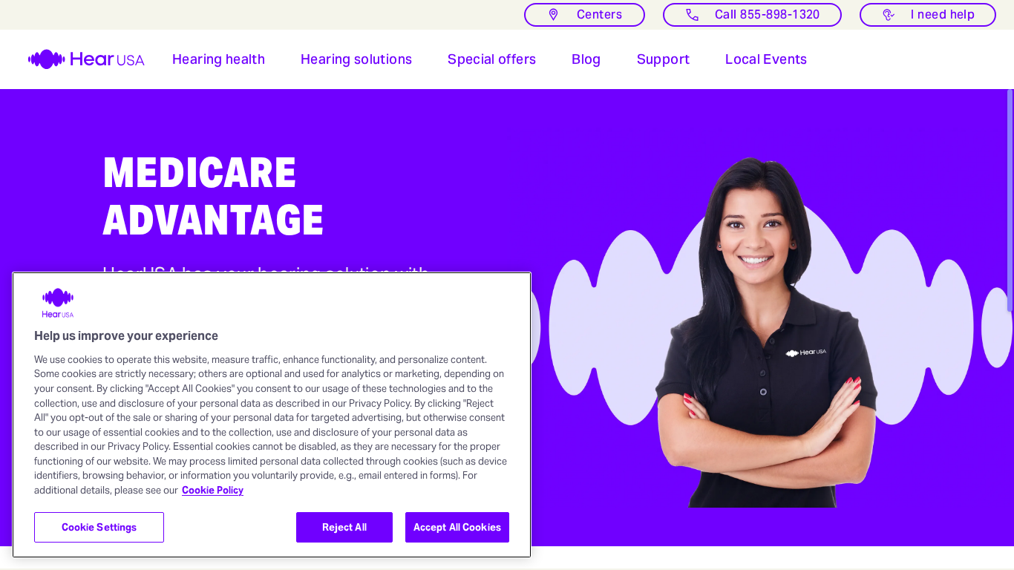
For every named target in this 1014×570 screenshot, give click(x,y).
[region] (271, 415)
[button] (218, 59)
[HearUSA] (77, 59)
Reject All (344, 527)
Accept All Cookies (457, 527)
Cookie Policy (212, 490)
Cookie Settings (99, 527)
